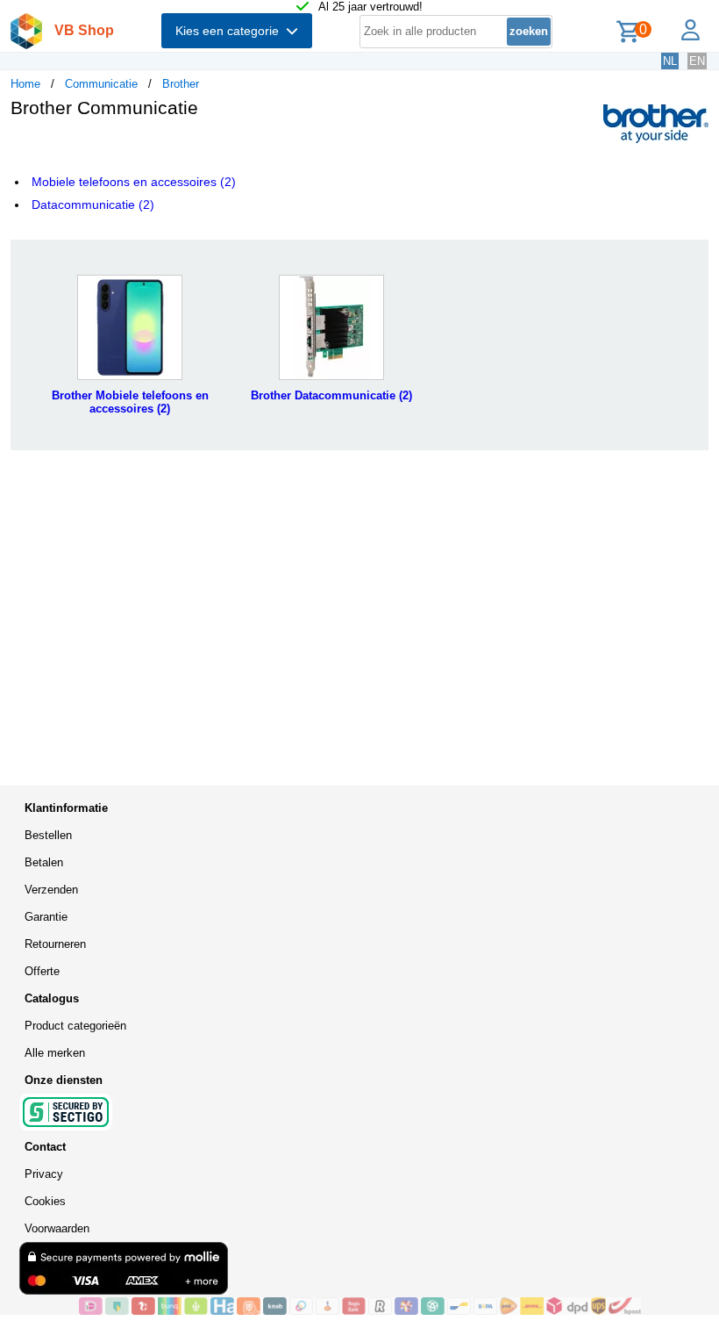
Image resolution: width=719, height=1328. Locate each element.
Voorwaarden (57, 1228)
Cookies (45, 1201)
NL (670, 61)
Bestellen (48, 835)
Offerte (42, 971)
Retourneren (55, 944)
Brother (180, 83)
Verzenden (51, 889)
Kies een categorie (230, 31)
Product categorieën (75, 1025)
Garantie (46, 916)
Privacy (44, 1174)
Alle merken (55, 1052)
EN (697, 61)
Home (25, 83)
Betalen (44, 862)
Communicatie (101, 83)
